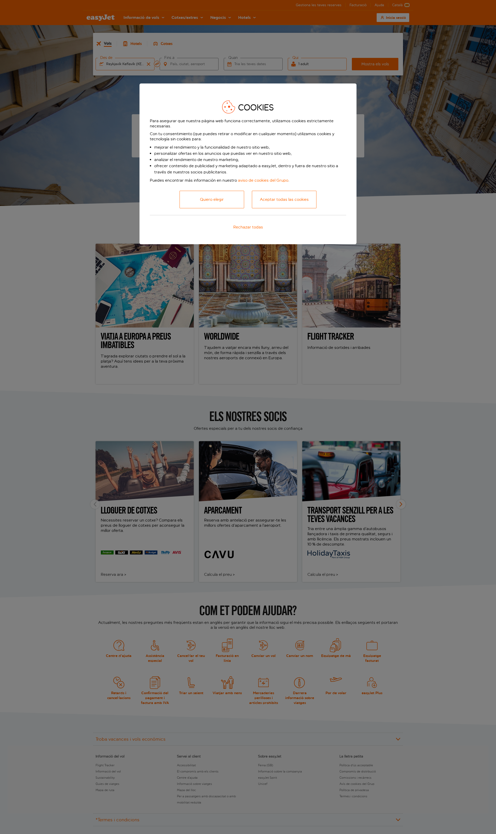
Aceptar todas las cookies (284, 199)
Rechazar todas (248, 227)
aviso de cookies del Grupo (263, 180)
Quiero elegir (212, 199)
